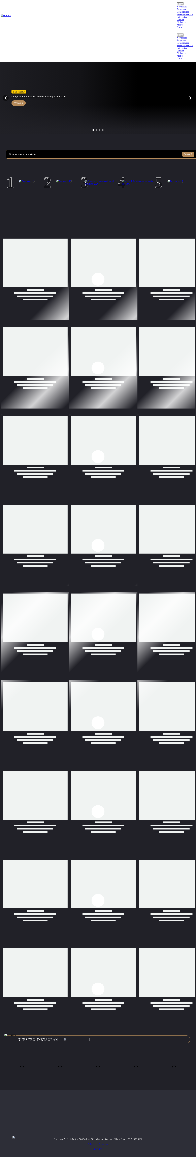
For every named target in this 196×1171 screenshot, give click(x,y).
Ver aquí (18, 103)
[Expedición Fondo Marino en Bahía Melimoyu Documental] (175, 181)
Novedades (182, 6)
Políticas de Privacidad (98, 1158)
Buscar (187, 154)
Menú (180, 4)
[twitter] (174, 1157)
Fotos (179, 27)
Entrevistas (182, 17)
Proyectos (181, 9)
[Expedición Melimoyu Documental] (64, 181)
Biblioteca (181, 22)
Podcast (180, 19)
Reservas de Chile (185, 14)
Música (180, 24)
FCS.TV (98, 1163)
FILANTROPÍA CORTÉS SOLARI (132, 197)
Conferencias (183, 12)
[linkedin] (180, 1157)
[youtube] (168, 1157)
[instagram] (162, 1157)
